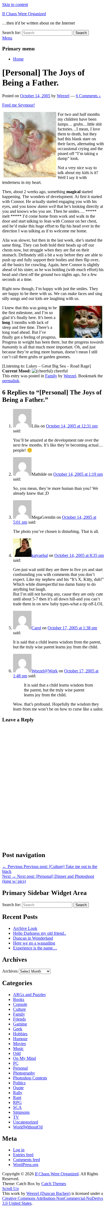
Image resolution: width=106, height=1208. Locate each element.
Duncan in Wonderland (33, 938)
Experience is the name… (35, 948)
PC (15, 1063)
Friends (19, 1019)
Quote (18, 1087)
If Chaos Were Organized (24, 13)
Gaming (20, 1024)
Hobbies (20, 1033)
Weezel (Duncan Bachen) (48, 1193)
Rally (17, 1092)
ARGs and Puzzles (29, 994)
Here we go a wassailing (34, 943)
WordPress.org (25, 1164)
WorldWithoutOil (28, 1127)
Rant (17, 1097)
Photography (24, 1073)
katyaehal (40, 555)
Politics (19, 1082)
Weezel (63, 95)
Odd (17, 1053)
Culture (19, 1009)
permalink (10, 380)
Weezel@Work (45, 671)
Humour (20, 1038)
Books (18, 999)
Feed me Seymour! (18, 105)
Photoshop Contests (30, 1078)
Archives (10, 971)
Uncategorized (25, 1122)
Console (20, 1004)
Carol (36, 628)
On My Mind (24, 1058)
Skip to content (15, 4)
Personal (20, 1068)
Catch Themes (53, 1183)
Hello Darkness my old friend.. (39, 933)
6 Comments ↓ (88, 95)
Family (51, 376)
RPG (17, 1102)
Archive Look (25, 928)
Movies (19, 1043)
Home (18, 59)
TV (16, 1117)
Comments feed (26, 1159)
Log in (18, 1150)
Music (18, 1048)
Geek (17, 1029)
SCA (17, 1107)
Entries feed (23, 1154)
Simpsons (21, 1112)
